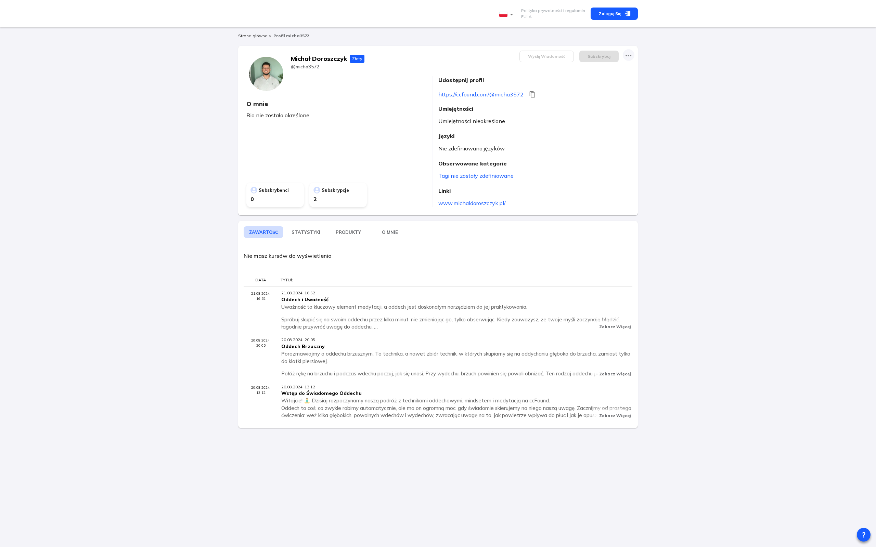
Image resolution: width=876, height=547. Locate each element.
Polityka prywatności (541, 10)
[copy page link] (532, 94)
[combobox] (507, 14)
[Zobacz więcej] (628, 55)
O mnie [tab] (390, 232)
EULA (526, 16)
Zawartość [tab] (263, 232)
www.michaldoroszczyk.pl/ (472, 203)
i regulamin (573, 10)
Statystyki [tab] (306, 232)
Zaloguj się (610, 13)
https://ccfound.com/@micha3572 (481, 94)
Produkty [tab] (348, 232)
